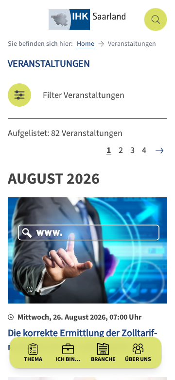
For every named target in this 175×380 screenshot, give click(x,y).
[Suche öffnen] (155, 19)
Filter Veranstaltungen (83, 95)
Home (85, 44)
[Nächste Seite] (159, 150)
